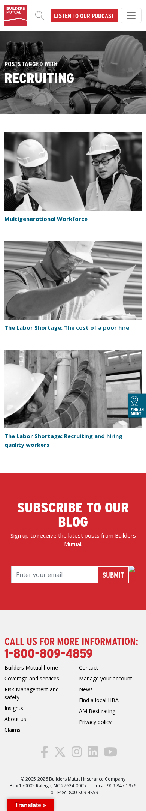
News (86, 689)
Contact (88, 667)
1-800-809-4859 (48, 652)
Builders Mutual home (31, 667)
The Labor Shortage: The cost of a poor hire (66, 327)
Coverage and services (31, 678)
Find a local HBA (99, 700)
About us (15, 718)
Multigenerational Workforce (46, 218)
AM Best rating (97, 711)
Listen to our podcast (84, 15)
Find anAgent (137, 411)
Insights (13, 708)
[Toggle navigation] (131, 15)
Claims (12, 729)
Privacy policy (95, 721)
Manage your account (105, 678)
